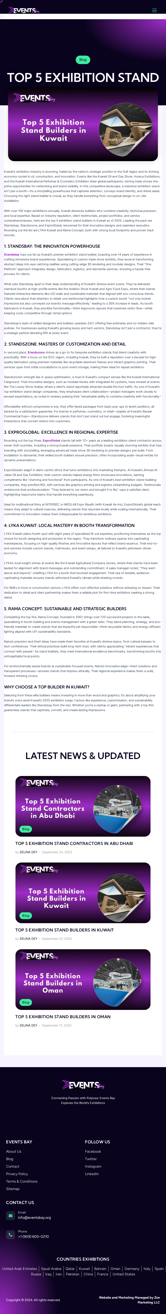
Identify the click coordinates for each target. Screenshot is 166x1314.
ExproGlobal (51, 440)
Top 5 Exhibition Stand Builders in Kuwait (64, 929)
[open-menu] (154, 10)
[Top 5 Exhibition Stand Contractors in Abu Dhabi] (82, 806)
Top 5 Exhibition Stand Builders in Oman (63, 1016)
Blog (25, 829)
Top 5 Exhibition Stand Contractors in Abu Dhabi (74, 843)
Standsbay (11, 254)
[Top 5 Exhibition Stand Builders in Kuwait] (82, 893)
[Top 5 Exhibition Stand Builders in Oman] (82, 979)
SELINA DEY (28, 852)
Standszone (36, 352)
